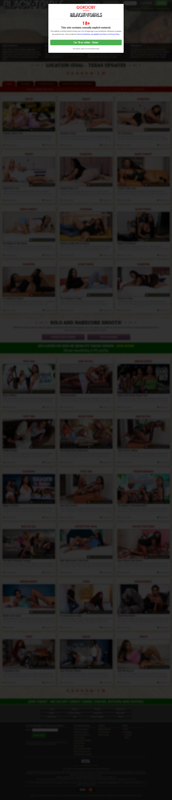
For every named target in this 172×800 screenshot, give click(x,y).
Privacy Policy (114, 34)
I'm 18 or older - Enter (86, 42)
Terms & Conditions (83, 34)
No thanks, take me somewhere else (86, 49)
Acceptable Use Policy (99, 34)
